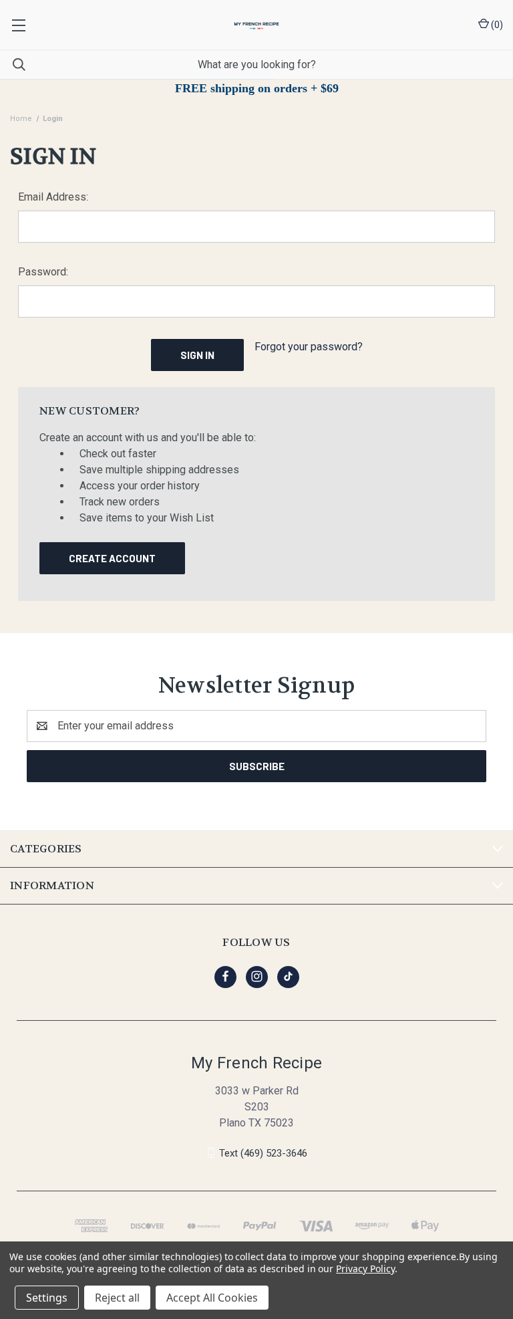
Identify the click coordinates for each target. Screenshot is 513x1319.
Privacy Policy (365, 1268)
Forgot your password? (308, 346)
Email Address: (53, 197)
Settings (46, 1297)
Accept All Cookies (212, 1297)
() (496, 24)
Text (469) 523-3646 (263, 1153)
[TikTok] (288, 976)
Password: (43, 271)
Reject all (117, 1297)
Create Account (112, 558)
